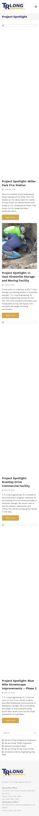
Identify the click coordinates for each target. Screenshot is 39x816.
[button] (36, 6)
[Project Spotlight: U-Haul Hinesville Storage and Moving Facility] (19, 246)
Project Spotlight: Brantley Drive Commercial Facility (16, 482)
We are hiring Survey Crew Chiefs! (19, 749)
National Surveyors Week (15, 746)
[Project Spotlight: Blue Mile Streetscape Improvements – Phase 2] (19, 600)
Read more (10, 217)
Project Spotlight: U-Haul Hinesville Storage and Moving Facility (18, 276)
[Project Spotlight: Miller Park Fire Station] (19, 101)
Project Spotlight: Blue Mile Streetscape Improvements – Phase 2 (19, 684)
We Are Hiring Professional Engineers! (20, 740)
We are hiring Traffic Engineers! (18, 743)
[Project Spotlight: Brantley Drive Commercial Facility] (19, 398)
